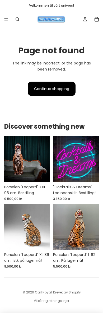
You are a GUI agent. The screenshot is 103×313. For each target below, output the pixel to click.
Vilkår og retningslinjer (51, 300)
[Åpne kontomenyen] (85, 19)
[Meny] (6, 19)
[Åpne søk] (17, 19)
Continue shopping (51, 88)
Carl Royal (43, 292)
